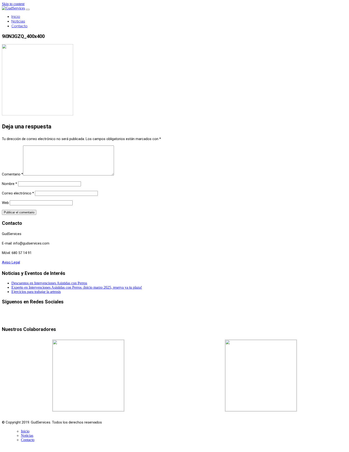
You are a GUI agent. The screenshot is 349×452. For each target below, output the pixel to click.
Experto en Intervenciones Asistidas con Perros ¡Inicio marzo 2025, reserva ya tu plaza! (76, 287)
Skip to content (13, 4)
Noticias (18, 21)
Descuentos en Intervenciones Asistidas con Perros (49, 283)
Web (5, 203)
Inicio (15, 16)
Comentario (12, 174)
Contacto (19, 26)
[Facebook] (174, 318)
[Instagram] (184, 318)
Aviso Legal (11, 262)
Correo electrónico (18, 193)
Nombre (9, 184)
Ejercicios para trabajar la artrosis (36, 292)
